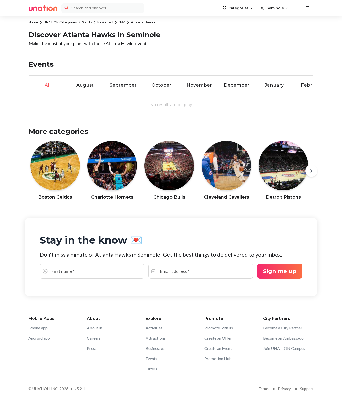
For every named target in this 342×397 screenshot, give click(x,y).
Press (92, 348)
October (162, 85)
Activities (154, 327)
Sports (87, 22)
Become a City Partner (282, 327)
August (85, 85)
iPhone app (38, 327)
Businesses (155, 348)
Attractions (156, 338)
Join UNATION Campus (284, 348)
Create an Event (218, 348)
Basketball (105, 22)
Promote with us (218, 327)
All (47, 85)
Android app (39, 338)
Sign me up (279, 271)
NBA (122, 22)
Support (307, 388)
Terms (264, 388)
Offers (151, 368)
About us (95, 327)
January (274, 85)
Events (151, 358)
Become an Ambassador (284, 338)
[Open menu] (307, 8)
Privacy (284, 388)
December (236, 85)
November (199, 85)
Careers (94, 338)
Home (33, 22)
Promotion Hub (218, 358)
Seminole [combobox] (275, 8)
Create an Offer (218, 338)
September (123, 85)
